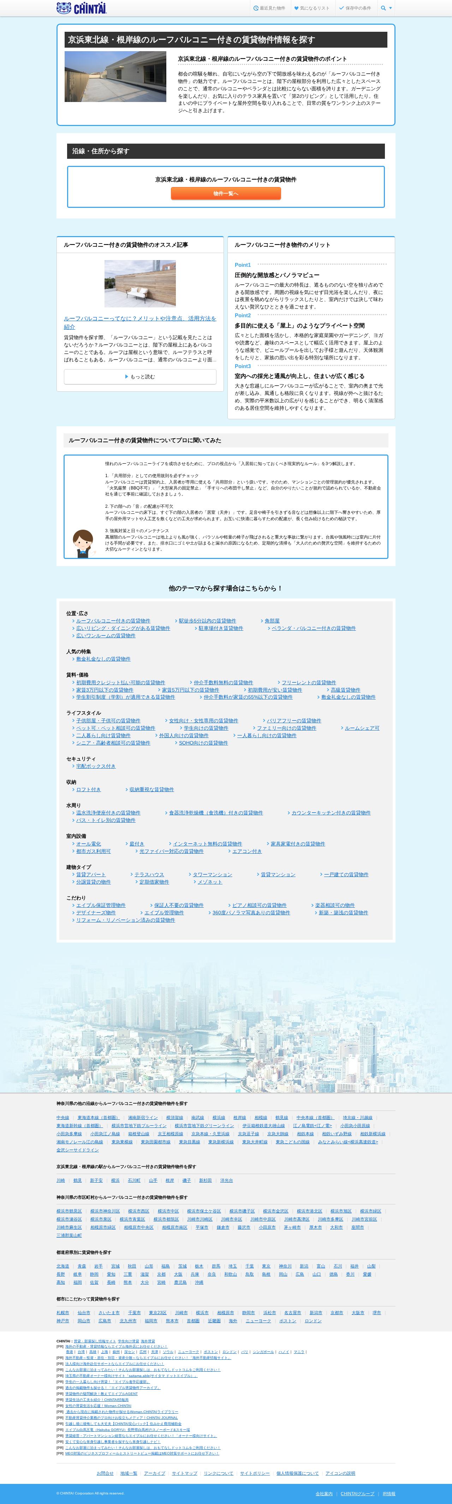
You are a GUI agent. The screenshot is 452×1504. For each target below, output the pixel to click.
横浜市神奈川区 (105, 1211)
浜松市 (269, 1313)
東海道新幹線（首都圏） (79, 1126)
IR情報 (389, 1494)
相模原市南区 (175, 1227)
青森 (82, 1266)
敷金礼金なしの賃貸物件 (103, 659)
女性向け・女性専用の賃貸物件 (203, 720)
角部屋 (272, 621)
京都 (161, 1274)
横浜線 (219, 1117)
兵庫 (195, 1274)
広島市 (105, 1321)
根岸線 (239, 1117)
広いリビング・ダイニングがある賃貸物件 (123, 628)
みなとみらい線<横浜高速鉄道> (348, 1142)
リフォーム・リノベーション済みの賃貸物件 (125, 920)
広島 (300, 1274)
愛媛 (367, 1274)
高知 (60, 1282)
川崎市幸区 (231, 1219)
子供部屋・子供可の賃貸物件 (108, 720)
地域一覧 (128, 1473)
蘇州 (116, 1352)
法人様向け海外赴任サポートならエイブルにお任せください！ (114, 1364)
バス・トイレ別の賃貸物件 (106, 820)
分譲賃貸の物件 (93, 882)
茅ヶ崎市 (292, 1227)
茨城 (182, 1266)
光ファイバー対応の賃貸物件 (171, 851)
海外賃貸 (148, 1341)
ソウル (168, 1352)
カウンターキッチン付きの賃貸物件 (331, 813)
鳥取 (249, 1274)
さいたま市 (109, 1313)
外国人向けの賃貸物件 (184, 735)
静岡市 (248, 1313)
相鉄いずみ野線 (337, 1134)
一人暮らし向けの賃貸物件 (267, 735)
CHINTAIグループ (357, 1494)
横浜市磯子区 (242, 1211)
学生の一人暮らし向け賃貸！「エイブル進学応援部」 (107, 1382)
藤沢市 (244, 1227)
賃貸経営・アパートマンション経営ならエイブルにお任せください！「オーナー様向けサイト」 (141, 1436)
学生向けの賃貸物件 (206, 728)
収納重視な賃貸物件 (152, 789)
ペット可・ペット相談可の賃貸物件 (115, 728)
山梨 (371, 1266)
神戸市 (62, 1321)
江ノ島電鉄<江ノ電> (312, 1126)
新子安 (96, 1180)
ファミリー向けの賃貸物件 (286, 728)
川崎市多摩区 (330, 1219)
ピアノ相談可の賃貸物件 (259, 905)
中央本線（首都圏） (316, 1117)
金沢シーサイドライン (77, 1150)
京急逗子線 (248, 1134)
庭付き (137, 844)
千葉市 (134, 1313)
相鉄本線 (305, 1134)
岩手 (98, 1266)
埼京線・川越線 (358, 1117)
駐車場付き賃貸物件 (221, 628)
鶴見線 (281, 1117)
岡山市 (84, 1321)
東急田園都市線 (156, 1142)
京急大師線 (278, 1134)
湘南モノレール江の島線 (79, 1142)
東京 (266, 1266)
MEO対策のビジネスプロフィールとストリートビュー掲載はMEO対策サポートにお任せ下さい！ (142, 1453)
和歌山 (230, 1274)
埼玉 (232, 1266)
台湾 (81, 1352)
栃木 (199, 1266)
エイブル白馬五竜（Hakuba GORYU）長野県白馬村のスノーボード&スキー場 (127, 1430)
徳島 (333, 1274)
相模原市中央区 (139, 1227)
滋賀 (145, 1274)
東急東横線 (122, 1142)
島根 (266, 1274)
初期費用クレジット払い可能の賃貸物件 (120, 682)
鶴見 (77, 1180)
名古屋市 (292, 1313)
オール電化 (88, 844)
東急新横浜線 (221, 1142)
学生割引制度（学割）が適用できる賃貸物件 (125, 697)
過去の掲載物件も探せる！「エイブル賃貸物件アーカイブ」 (113, 1388)
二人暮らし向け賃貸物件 (103, 735)
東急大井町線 (255, 1142)
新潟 (304, 1266)
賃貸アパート (91, 874)
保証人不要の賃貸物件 (179, 905)
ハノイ (284, 1352)
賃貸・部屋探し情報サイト (95, 1341)
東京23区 (158, 1313)
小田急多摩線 (69, 1134)
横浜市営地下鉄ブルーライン (139, 1126)
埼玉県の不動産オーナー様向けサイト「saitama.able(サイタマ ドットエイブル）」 (131, 1376)
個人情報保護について (297, 1473)
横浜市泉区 (101, 1219)
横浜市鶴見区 (69, 1211)
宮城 (115, 1266)
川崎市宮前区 (364, 1219)
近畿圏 (214, 1321)
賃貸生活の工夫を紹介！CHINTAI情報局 (97, 1400)
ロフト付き (88, 789)
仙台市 (84, 1313)
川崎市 (181, 1313)
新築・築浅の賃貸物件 (343, 912)
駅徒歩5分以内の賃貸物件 (207, 621)
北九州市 (128, 1321)
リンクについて (218, 1473)
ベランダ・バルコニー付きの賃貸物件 (314, 628)
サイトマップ (184, 1473)
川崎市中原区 (263, 1219)
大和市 (336, 1227)
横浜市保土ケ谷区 (204, 1211)
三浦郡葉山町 (69, 1235)
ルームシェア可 (362, 728)
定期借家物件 (154, 882)
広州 (143, 1352)
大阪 (178, 1274)
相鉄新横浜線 (373, 1134)
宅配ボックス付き (96, 766)
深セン (129, 1352)
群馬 (216, 1266)
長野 (60, 1274)
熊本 (128, 1282)
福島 (165, 1266)
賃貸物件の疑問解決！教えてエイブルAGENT (101, 1394)
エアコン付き (247, 851)
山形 (149, 1266)
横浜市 (202, 1313)
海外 (233, 1321)
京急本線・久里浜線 (210, 1134)
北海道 (62, 1266)
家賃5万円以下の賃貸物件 (190, 690)
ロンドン (313, 1321)
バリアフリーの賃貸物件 (294, 720)
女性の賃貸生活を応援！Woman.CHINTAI (98, 1406)
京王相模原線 (170, 1134)
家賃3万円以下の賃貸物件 (104, 690)
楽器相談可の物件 (335, 905)
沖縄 (199, 1282)
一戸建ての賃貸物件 (346, 874)
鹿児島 (180, 1282)
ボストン (287, 1321)
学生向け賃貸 (128, 1341)
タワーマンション (212, 874)
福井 (354, 1266)
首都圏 (193, 1321)
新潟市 (316, 1313)
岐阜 (77, 1274)
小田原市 (267, 1227)
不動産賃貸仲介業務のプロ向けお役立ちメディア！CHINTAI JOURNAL (121, 1418)
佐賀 (94, 1282)
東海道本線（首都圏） (99, 1117)
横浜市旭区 (341, 1211)
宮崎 (161, 1282)
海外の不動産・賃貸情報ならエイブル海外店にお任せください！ (116, 1346)
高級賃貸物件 (346, 690)
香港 (69, 1352)
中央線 (62, 1117)
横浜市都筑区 (166, 1219)
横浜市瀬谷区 (69, 1219)
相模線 (261, 1117)
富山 (321, 1266)
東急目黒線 (189, 1142)
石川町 (134, 1180)
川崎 (60, 1180)
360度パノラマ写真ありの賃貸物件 (251, 912)
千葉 (249, 1266)
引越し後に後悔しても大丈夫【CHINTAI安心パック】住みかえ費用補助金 (123, 1424)
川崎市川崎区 (200, 1219)
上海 (104, 1352)
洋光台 (226, 1180)
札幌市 (62, 1313)
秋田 (132, 1266)
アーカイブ (154, 1473)
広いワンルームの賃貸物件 (106, 635)
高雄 (92, 1352)
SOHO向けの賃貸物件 (203, 743)
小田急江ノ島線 (105, 1134)
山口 (317, 1274)
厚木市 (315, 1227)
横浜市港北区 (309, 1211)
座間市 (357, 1227)
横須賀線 (174, 1117)
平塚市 (202, 1227)
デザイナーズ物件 (96, 912)
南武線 (197, 1117)
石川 (338, 1266)
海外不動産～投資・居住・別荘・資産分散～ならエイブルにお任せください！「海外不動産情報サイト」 (148, 1358)
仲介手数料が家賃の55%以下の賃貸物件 (248, 697)
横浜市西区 (138, 1211)
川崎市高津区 (297, 1219)
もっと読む (142, 376)
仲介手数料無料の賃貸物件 (223, 682)
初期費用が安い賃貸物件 (275, 690)
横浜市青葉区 (132, 1219)
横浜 (115, 1180)
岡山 (283, 1274)
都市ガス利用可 (93, 851)
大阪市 (358, 1313)
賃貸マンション (278, 874)
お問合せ (105, 1473)
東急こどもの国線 (293, 1142)
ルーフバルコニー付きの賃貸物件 (113, 621)
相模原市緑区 (103, 1227)
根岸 (170, 1180)
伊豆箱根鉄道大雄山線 (264, 1126)
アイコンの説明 (340, 1473)
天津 (154, 1352)
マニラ (299, 1352)
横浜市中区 (168, 1211)
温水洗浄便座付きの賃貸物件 (108, 813)
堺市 (377, 1313)
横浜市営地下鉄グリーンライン (204, 1126)
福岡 (77, 1282)
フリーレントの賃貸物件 (309, 682)
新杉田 (205, 1180)
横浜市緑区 (370, 1211)
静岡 (94, 1274)
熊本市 (172, 1321)
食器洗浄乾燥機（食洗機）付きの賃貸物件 (216, 813)
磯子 (187, 1180)
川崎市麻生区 (69, 1227)
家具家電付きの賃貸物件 (298, 844)
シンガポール (263, 1352)
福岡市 (151, 1321)
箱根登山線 (138, 1134)
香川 (350, 1274)
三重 (128, 1274)
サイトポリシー (255, 1473)
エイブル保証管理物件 (101, 905)
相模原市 (225, 1313)
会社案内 (324, 1494)
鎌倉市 (223, 1227)
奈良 (212, 1274)
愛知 (111, 1274)
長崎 (111, 1282)
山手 (153, 1180)
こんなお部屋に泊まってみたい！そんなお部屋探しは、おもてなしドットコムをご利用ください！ (143, 1370)
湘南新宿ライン (143, 1117)
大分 (145, 1282)
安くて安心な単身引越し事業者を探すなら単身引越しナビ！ (113, 1442)
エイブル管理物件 (164, 912)
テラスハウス (149, 874)
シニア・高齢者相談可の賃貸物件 (113, 743)
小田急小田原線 (355, 1126)
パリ (244, 1352)
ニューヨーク (258, 1321)
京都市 (337, 1313)
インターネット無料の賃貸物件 (207, 844)
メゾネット (210, 882)
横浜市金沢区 (276, 1211)
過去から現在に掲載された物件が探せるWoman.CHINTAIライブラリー (121, 1412)
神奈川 (285, 1266)
